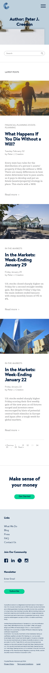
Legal (38, 664)
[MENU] (43, 6)
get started (24, 496)
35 (7, 447)
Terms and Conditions (25, 664)
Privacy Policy (9, 664)
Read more (11, 195)
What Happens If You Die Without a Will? (23, 139)
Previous (10, 445)
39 (16, 447)
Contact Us (10, 542)
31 (23, 445)
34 (37, 445)
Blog (6, 530)
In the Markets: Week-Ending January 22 (20, 375)
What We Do (10, 526)
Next (20, 447)
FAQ (6, 538)
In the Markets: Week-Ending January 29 (20, 260)
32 (28, 445)
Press (7, 534)
